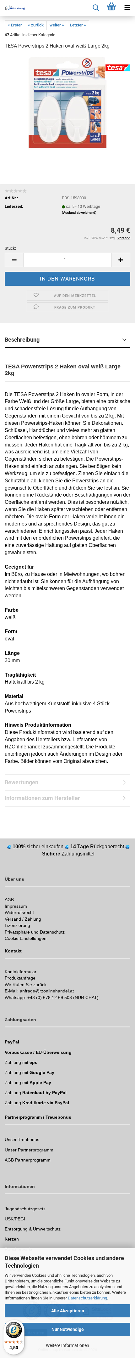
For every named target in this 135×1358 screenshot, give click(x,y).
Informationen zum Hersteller (42, 798)
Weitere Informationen (67, 1345)
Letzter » (78, 25)
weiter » (57, 25)
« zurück (36, 25)
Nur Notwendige (67, 1329)
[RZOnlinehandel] (12, 8)
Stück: (10, 248)
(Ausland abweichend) (79, 213)
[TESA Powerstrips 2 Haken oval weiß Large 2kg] (67, 102)
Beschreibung (22, 339)
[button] (14, 260)
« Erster (15, 25)
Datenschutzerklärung (87, 1298)
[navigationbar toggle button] (127, 8)
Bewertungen (21, 782)
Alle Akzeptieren (67, 1310)
